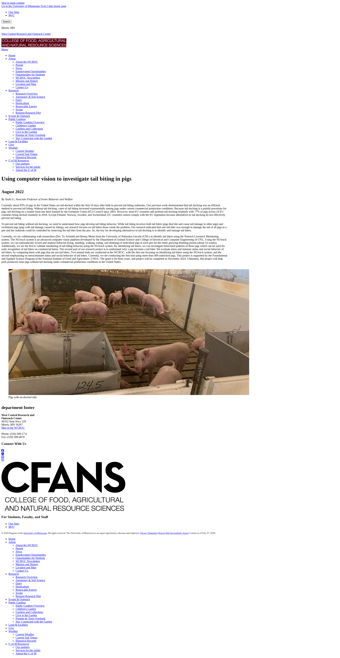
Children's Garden (26, 608)
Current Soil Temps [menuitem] (26, 154)
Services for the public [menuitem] (28, 166)
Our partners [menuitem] (23, 163)
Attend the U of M (26, 653)
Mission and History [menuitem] (27, 80)
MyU (11, 15)
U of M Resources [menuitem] (18, 160)
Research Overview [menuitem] (27, 93)
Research (13, 573)
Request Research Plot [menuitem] (28, 112)
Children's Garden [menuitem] (26, 125)
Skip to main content (12, 2)
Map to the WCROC (13, 427)
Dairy (19, 583)
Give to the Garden (26, 615)
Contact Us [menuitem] (22, 87)
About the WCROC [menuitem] (27, 61)
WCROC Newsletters (28, 561)
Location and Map (26, 567)
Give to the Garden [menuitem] (26, 131)
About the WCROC (27, 545)
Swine (19, 592)
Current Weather (25, 634)
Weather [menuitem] (13, 147)
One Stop (13, 12)
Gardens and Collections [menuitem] (29, 128)
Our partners (23, 647)
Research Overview (27, 577)
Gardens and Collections (29, 612)
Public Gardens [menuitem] (17, 119)
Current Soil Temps (26, 637)
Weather (13, 631)
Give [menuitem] (11, 144)
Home (11, 538)
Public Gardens (17, 602)
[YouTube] (170, 457)
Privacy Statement (149, 533)
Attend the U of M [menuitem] (26, 170)
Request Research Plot (28, 596)
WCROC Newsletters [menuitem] (28, 77)
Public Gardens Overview (30, 605)
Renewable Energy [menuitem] (26, 106)
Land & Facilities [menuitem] (18, 141)
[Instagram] (170, 460)
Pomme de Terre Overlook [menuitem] (30, 135)
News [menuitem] (19, 68)
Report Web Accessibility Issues (173, 533)
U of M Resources (18, 643)
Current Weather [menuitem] (25, 150)
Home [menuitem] (11, 55)
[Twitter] (170, 453)
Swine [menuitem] (19, 109)
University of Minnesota (35, 533)
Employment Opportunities (31, 554)
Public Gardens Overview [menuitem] (30, 122)
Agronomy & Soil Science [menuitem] (30, 96)
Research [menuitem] (13, 90)
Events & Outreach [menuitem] (19, 115)
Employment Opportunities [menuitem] (31, 71)
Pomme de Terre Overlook (30, 618)
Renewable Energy (26, 589)
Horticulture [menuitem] (22, 103)
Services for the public (28, 650)
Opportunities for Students (30, 557)
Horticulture (22, 586)
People (19, 548)
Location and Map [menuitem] (26, 84)
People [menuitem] (19, 65)
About (12, 542)
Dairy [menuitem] (19, 100)
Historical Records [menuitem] (26, 157)
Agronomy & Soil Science (30, 580)
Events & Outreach (19, 599)
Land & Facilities (18, 624)
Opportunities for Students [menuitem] (30, 74)
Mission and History (27, 564)
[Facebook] (170, 450)
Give (11, 628)
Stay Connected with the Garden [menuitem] (34, 138)
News (19, 551)
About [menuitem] (12, 58)
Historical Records (26, 640)
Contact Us (22, 570)
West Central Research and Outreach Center (26, 33)
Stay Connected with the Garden (34, 621)
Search (6, 21)
